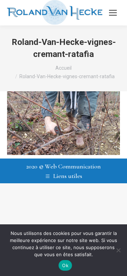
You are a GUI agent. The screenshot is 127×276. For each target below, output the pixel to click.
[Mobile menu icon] (113, 13)
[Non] (118, 250)
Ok (65, 265)
